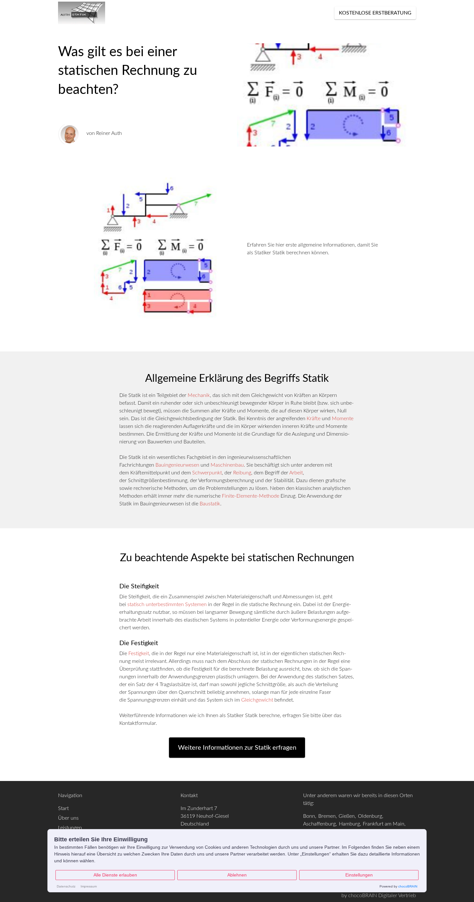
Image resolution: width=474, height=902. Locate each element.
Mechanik (199, 395)
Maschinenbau (227, 465)
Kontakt (235, 13)
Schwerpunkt (207, 472)
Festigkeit (138, 653)
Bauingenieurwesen (177, 465)
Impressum (89, 886)
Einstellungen (359, 874)
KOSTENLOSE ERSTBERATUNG (375, 12)
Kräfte (314, 418)
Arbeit (296, 472)
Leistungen (129, 13)
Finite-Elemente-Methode (250, 496)
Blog (180, 13)
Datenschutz (66, 886)
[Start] (82, 13)
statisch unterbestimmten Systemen (167, 604)
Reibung (242, 472)
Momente (342, 418)
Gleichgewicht (257, 700)
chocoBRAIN (407, 886)
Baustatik (210, 503)
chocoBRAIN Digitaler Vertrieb (382, 895)
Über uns (205, 13)
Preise (159, 13)
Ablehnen (237, 874)
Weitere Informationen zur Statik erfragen (237, 748)
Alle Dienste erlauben (115, 874)
